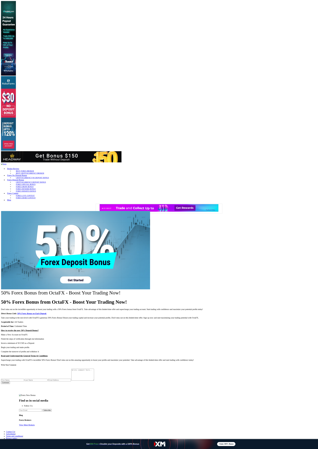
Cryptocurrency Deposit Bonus (31, 182)
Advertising (10, 434)
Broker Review (13, 169)
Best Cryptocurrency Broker (30, 173)
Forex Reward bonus (26, 189)
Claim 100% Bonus (226, 444)
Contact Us (10, 432)
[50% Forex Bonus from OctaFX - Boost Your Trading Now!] (75, 289)
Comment (5, 383)
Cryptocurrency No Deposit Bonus (32, 178)
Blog (9, 200)
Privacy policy (11, 438)
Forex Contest (12, 193)
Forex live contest (25, 196)
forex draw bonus (25, 187)
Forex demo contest (26, 198)
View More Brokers (27, 425)
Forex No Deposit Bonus (17, 175)
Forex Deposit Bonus (15, 180)
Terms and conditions (14, 436)
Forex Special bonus (26, 184)
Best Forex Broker (25, 171)
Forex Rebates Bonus (26, 191)
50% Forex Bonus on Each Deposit (32, 313)
